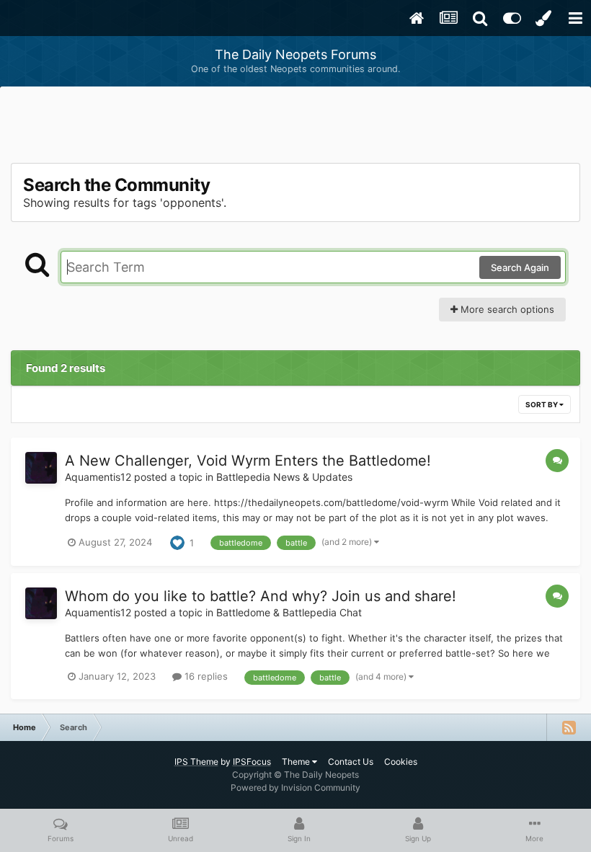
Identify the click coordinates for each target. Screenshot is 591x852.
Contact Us (350, 761)
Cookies (400, 761)
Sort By (542, 404)
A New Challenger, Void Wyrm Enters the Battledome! (248, 460)
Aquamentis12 (98, 477)
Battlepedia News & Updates (284, 477)
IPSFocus (252, 761)
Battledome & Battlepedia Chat (289, 612)
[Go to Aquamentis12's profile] (41, 468)
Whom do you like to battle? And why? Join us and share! (260, 596)
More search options (506, 309)
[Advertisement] (295, 126)
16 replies (205, 676)
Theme (297, 761)
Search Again (520, 267)
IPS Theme (196, 761)
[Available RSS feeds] (568, 727)
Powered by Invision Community (295, 787)
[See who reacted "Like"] (177, 541)
